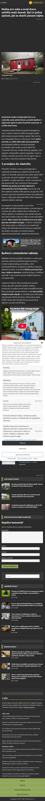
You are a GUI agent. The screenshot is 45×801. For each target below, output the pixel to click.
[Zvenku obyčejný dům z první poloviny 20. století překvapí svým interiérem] (6, 497)
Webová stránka (7, 558)
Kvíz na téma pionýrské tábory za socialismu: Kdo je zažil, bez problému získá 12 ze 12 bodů (27, 604)
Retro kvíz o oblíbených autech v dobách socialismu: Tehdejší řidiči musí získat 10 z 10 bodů (27, 628)
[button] (42, 343)
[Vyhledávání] (22, 576)
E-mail (4, 552)
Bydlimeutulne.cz (29, 707)
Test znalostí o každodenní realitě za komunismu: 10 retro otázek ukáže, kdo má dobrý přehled (26, 616)
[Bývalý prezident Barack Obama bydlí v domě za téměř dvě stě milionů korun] (6, 486)
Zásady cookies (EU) (22, 794)
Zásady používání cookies (24, 458)
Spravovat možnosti (22, 455)
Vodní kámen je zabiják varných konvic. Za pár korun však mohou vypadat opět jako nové (27, 665)
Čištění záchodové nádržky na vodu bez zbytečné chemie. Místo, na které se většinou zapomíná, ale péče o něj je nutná (27, 653)
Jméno (4, 546)
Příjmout (22, 443)
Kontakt (35, 458)
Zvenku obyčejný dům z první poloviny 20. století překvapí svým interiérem (26, 495)
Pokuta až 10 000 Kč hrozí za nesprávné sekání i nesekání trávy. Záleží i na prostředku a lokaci (27, 593)
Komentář (5, 530)
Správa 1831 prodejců (10, 439)
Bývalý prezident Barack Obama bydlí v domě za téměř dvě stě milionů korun (27, 485)
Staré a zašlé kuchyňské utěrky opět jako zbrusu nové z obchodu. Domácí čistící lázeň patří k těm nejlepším (26, 676)
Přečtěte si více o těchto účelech (27, 439)
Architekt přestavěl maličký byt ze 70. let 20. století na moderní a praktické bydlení (27, 506)
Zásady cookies (11, 458)
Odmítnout (22, 449)
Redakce (22, 780)
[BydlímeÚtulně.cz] (36, 3)
